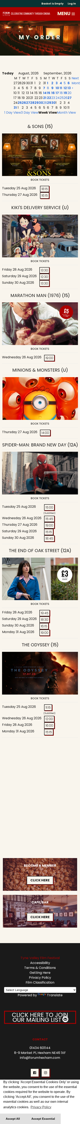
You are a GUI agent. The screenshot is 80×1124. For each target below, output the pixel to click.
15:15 (49, 532)
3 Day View (29, 112)
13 (69, 88)
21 (44, 97)
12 (65, 88)
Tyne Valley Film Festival (40, 958)
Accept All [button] (13, 1118)
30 (41, 102)
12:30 (44, 277)
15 (48, 93)
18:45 (49, 538)
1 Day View (12, 112)
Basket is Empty (52, 3)
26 (24, 102)
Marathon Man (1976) (35, 295)
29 (36, 102)
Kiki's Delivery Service (36, 208)
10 (57, 88)
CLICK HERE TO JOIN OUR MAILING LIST (40, 1017)
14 (45, 93)
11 (61, 88)
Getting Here (40, 972)
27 (28, 102)
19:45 (44, 613)
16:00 (49, 725)
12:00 (49, 719)
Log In (72, 3)
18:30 (44, 619)
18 (61, 93)
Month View (66, 112)
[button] (73, 14)
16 (53, 93)
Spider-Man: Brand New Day (34, 445)
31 (15, 107)
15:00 (49, 507)
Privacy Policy (40, 977)
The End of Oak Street (34, 551)
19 (65, 93)
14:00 (45, 432)
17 (57, 93)
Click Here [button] (40, 880)
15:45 (49, 519)
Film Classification (40, 982)
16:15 (44, 195)
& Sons (35, 126)
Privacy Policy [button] (41, 1107)
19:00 (49, 358)
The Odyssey (35, 645)
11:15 (48, 707)
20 (69, 93)
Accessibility (40, 962)
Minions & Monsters (36, 370)
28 (32, 102)
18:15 (44, 189)
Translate (55, 995)
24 (58, 97)
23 (53, 97)
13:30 (44, 270)
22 (49, 97)
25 (20, 102)
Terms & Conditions (40, 967)
